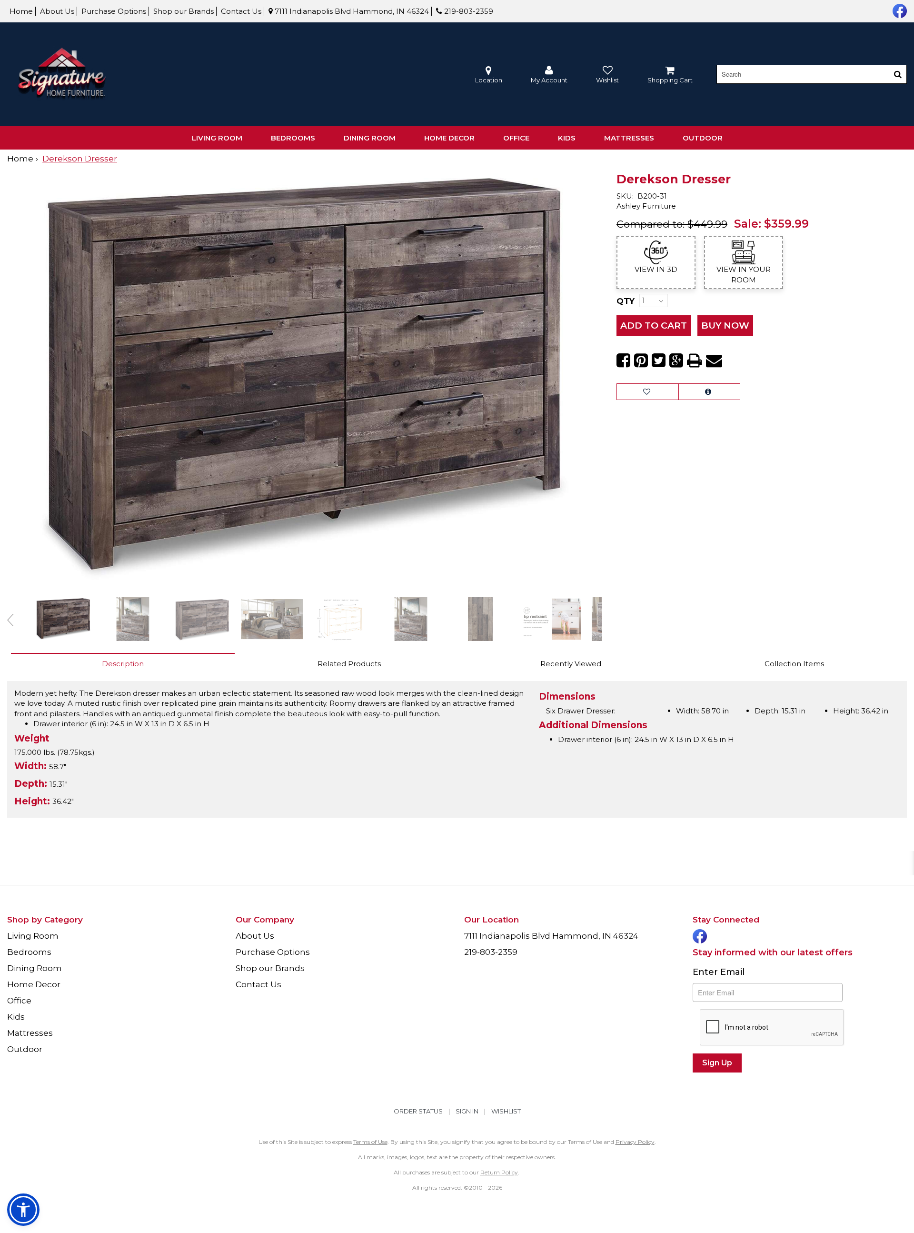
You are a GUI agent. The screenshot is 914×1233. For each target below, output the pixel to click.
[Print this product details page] (694, 360)
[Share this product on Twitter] (659, 360)
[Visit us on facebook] (898, 10)
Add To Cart (653, 325)
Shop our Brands (183, 11)
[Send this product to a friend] (714, 360)
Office (516, 137)
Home (21, 11)
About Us (57, 11)
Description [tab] (123, 663)
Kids (567, 137)
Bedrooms (293, 137)
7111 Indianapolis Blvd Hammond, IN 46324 (351, 11)
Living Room (217, 137)
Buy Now (725, 325)
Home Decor (449, 137)
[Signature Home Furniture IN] (62, 74)
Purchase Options (113, 11)
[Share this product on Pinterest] (641, 360)
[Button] (897, 74)
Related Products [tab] (349, 663)
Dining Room (370, 137)
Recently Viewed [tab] (570, 663)
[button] (549, 75)
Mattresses (629, 137)
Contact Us (241, 11)
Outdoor (703, 137)
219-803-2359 (467, 11)
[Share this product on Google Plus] (676, 360)
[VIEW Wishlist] (647, 392)
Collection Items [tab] (794, 663)
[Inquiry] (709, 392)
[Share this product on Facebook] (623, 360)
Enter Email (719, 972)
